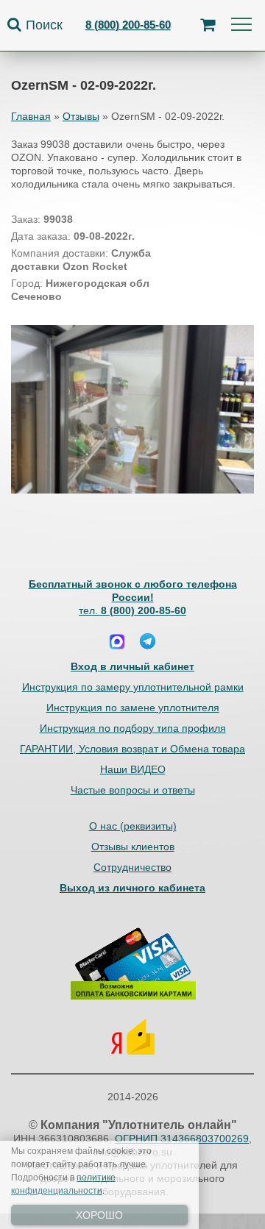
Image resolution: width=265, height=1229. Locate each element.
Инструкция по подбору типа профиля (133, 728)
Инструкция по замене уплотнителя (132, 707)
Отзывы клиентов (132, 846)
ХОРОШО (99, 1215)
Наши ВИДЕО (133, 769)
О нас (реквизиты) (133, 826)
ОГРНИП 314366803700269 (182, 1138)
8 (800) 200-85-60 (128, 24)
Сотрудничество (132, 867)
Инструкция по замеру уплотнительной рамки (133, 687)
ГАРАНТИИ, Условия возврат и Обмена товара (132, 749)
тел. (132, 610)
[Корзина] (207, 25)
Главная (31, 116)
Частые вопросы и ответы (133, 790)
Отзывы (81, 116)
